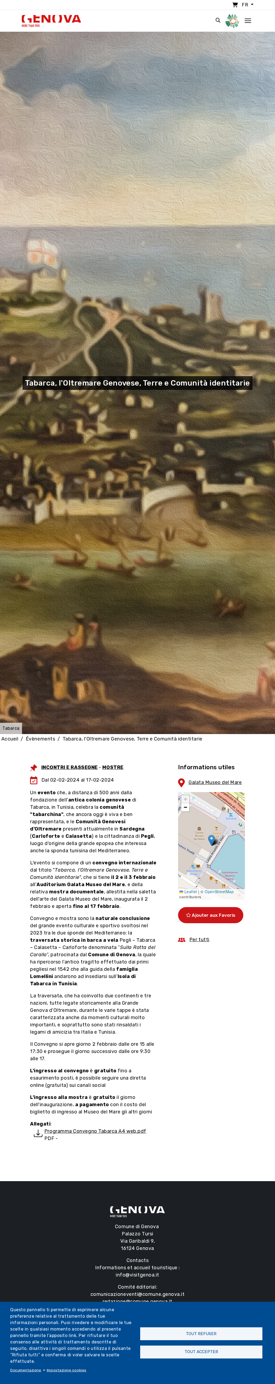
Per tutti (199, 940)
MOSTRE (112, 767)
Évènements (40, 739)
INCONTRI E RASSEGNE (69, 767)
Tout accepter (201, 1351)
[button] (211, 840)
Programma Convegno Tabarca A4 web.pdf (95, 1131)
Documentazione (25, 1370)
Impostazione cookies (66, 1370)
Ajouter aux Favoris (213, 915)
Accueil (10, 739)
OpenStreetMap (219, 891)
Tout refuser (201, 1333)
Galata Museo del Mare (215, 782)
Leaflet (190, 891)
